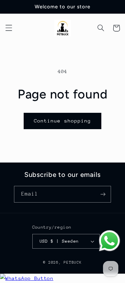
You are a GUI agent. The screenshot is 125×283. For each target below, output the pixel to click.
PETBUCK (73, 262)
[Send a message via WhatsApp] (109, 241)
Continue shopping (62, 120)
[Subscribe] (103, 194)
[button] (8, 28)
